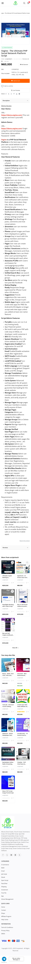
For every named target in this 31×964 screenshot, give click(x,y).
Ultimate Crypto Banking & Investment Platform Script (7, 578)
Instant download (7, 47)
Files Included (5, 73)
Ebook (3, 877)
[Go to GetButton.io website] (4, 962)
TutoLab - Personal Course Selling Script (8, 706)
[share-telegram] (19, 94)
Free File (3, 893)
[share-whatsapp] (11, 94)
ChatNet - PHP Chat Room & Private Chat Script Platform (22, 764)
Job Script (4, 874)
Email (3, 871)
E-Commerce (5, 865)
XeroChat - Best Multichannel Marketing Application (22, 676)
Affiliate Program (6, 916)
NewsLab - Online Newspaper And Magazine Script (7, 735)
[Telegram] (15, 855)
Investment (4, 890)
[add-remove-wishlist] (12, 562)
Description (6, 100)
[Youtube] (11, 855)
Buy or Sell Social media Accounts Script (22, 606)
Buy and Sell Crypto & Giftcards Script (7, 635)
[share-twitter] (8, 94)
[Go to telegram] (4, 959)
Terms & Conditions (7, 927)
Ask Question (24, 64)
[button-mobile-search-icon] (24, 3)
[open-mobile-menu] (3, 3)
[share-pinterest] (14, 94)
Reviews (5, 547)
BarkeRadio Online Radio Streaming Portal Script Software (7, 764)
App (2, 896)
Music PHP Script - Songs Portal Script (8, 792)
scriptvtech (8, 59)
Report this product (25, 541)
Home (3, 907)
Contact (3, 910)
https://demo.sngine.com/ (11, 115)
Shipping (3, 886)
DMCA (3, 933)
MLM (2, 868)
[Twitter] (7, 855)
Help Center (4, 919)
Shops (3, 913)
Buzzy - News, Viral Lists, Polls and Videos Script (8, 675)
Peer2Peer (4, 883)
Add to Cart (16, 81)
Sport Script (4, 880)
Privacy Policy (5, 930)
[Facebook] (3, 855)
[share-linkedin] (16, 94)
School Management (7, 899)
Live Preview (16, 90)
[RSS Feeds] (19, 855)
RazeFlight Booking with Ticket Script (8, 605)
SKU (2, 69)
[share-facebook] (6, 94)
